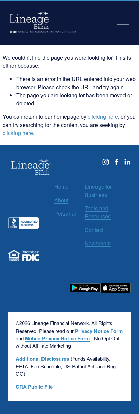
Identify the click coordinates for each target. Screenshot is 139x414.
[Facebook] (116, 162)
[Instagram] (105, 162)
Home (61, 187)
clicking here (103, 116)
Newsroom (98, 243)
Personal (65, 213)
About (61, 200)
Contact (94, 230)
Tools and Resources (98, 212)
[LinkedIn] (127, 162)
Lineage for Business (98, 191)
